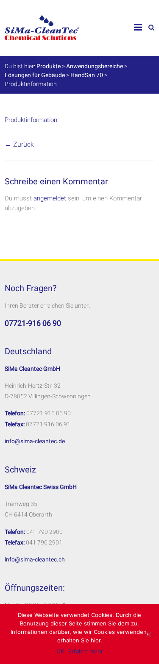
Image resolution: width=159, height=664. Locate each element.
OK (60, 651)
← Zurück (19, 144)
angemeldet (49, 198)
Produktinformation (31, 120)
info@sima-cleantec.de (35, 441)
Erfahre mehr (85, 651)
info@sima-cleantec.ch (35, 559)
